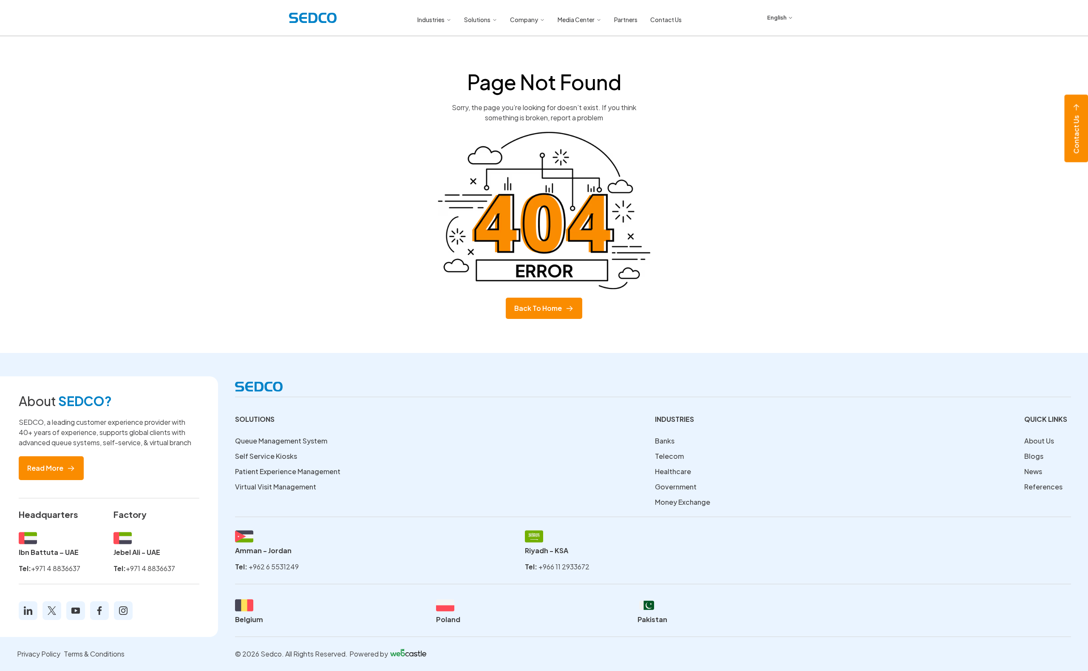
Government (676, 486)
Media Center (576, 19)
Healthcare (673, 471)
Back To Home (538, 308)
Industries (431, 19)
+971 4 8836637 (55, 568)
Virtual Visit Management (275, 486)
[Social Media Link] (28, 610)
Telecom (669, 456)
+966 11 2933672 (563, 566)
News (1033, 471)
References (1043, 486)
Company (524, 19)
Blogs (1033, 456)
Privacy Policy (38, 653)
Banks (664, 440)
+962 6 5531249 (274, 566)
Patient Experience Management (287, 471)
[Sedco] (313, 18)
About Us (1039, 440)
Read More (45, 467)
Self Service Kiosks (266, 456)
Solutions (477, 19)
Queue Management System (281, 440)
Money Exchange (682, 502)
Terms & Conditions (94, 653)
